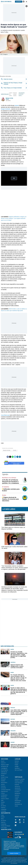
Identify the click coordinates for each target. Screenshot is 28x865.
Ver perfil (8, 100)
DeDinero (17, 795)
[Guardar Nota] (20, 457)
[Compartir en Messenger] (15, 457)
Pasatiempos (18, 800)
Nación (2, 761)
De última (3, 805)
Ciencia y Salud (5, 798)
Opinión (5, 474)
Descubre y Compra (19, 779)
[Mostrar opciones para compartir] (27, 6)
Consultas (3, 811)
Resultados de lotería (18, 805)
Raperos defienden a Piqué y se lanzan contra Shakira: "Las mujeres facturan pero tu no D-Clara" (13, 218)
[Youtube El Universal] (16, 823)
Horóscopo (17, 802)
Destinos (3, 807)
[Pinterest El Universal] (23, 823)
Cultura (3, 793)
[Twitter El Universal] (23, 820)
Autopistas (3, 809)
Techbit (3, 802)
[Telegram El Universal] (15, 820)
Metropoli (3, 778)
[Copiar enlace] (17, 457)
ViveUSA (17, 797)
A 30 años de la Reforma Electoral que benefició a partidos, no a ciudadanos (10, 481)
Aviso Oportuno (18, 782)
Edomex (17, 761)
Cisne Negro (4, 827)
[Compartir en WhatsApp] (13, 457)
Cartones (3, 786)
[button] (18, 2)
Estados (3, 780)
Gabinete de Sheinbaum (4, 772)
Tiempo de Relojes (5, 825)
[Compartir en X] (10, 457)
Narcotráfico (4, 782)
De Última (3, 820)
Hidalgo (16, 766)
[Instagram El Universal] (20, 823)
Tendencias (4, 796)
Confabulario (4, 795)
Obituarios (17, 786)
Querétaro (17, 768)
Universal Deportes (5, 789)
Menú (2, 804)
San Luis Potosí (18, 770)
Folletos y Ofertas (19, 780)
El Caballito (5, 487)
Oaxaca (16, 762)
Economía (3, 787)
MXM (2, 800)
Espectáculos (4, 94)
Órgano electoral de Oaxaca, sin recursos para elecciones (10, 499)
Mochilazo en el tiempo (9, 477)
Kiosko (4, 495)
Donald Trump (4, 777)
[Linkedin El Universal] (15, 825)
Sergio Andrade (5, 109)
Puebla (16, 764)
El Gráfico (17, 791)
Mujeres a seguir (5, 764)
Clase (2, 815)
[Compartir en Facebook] (8, 457)
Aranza (17, 105)
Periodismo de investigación (4, 767)
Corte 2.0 (3, 762)
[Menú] (26, 1)
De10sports (17, 793)
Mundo (2, 775)
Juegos (16, 798)
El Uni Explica (4, 770)
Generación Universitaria (18, 789)
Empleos (17, 784)
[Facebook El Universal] (19, 820)
